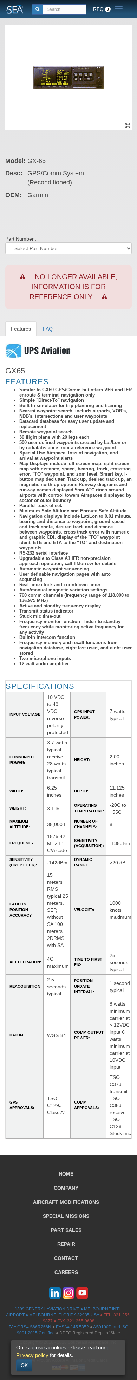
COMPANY (66, 1188)
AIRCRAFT (66, 1202)
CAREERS (66, 1272)
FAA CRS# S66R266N (30, 1327)
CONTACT (66, 1258)
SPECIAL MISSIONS (66, 1216)
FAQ (48, 329)
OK (24, 1365)
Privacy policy (32, 1355)
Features (21, 329)
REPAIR (66, 1244)
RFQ (101, 9)
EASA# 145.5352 (72, 1327)
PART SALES (66, 1230)
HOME (66, 1174)
